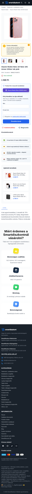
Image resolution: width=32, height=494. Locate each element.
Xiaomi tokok (4, 9)
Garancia (3, 433)
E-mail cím (6, 110)
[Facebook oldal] (3, 446)
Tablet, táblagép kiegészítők (8, 388)
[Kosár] (29, 2)
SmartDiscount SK (6, 438)
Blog (2, 429)
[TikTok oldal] (12, 446)
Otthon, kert (4, 406)
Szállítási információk (7, 417)
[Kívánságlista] (25, 2)
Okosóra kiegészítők (6, 378)
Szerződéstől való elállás (8, 436)
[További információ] (29, 45)
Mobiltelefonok (5, 399)
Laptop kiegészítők (6, 381)
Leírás (4, 207)
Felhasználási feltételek (7, 424)
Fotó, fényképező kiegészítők (9, 404)
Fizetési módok (5, 419)
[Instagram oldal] (7, 446)
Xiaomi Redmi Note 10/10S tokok (19, 9)
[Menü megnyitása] (3, 2)
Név (4, 103)
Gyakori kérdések (6, 431)
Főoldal (3, 7)
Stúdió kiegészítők (6, 402)
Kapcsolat (4, 426)
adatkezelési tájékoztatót (19, 116)
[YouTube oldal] (16, 446)
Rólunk (3, 415)
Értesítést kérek (16, 121)
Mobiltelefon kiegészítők (7, 376)
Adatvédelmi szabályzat (7, 422)
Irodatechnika (5, 392)
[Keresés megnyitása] (21, 2)
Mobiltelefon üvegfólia (7, 374)
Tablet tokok (4, 383)
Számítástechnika (6, 390)
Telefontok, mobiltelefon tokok (15, 7)
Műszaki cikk (4, 395)
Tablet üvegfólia (5, 385)
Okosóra (3, 397)
